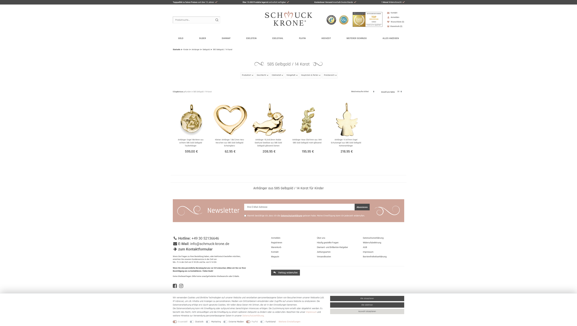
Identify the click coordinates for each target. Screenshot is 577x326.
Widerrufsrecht (391, 2)
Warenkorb (396, 26)
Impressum (368, 252)
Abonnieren (362, 207)
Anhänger (196, 49)
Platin (302, 38)
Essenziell (182, 321)
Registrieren (276, 242)
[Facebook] (175, 286)
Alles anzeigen (391, 38)
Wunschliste (397, 22)
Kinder (186, 49)
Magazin (275, 256)
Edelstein (251, 38)
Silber (202, 38)
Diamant (226, 38)
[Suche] (216, 20)
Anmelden (275, 238)
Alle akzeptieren (367, 298)
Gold (180, 38)
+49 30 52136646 (205, 238)
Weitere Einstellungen (289, 321)
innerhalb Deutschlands (333, 2)
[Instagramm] (181, 286)
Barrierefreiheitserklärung (375, 256)
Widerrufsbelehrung (372, 242)
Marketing (216, 321)
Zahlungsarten (324, 252)
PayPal (255, 321)
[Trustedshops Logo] (331, 20)
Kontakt (393, 13)
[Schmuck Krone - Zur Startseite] (288, 18)
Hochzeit (326, 38)
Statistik (199, 321)
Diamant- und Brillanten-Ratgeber (332, 247)
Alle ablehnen (367, 305)
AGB (365, 247)
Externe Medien (236, 321)
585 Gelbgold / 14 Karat (289, 64)
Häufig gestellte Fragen (328, 242)
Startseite (176, 49)
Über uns (321, 238)
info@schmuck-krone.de (209, 244)
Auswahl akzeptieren (367, 311)
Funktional (271, 321)
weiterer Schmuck (357, 38)
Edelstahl (277, 38)
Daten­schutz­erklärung (253, 315)
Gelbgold (206, 49)
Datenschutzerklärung (373, 238)
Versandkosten (324, 256)
